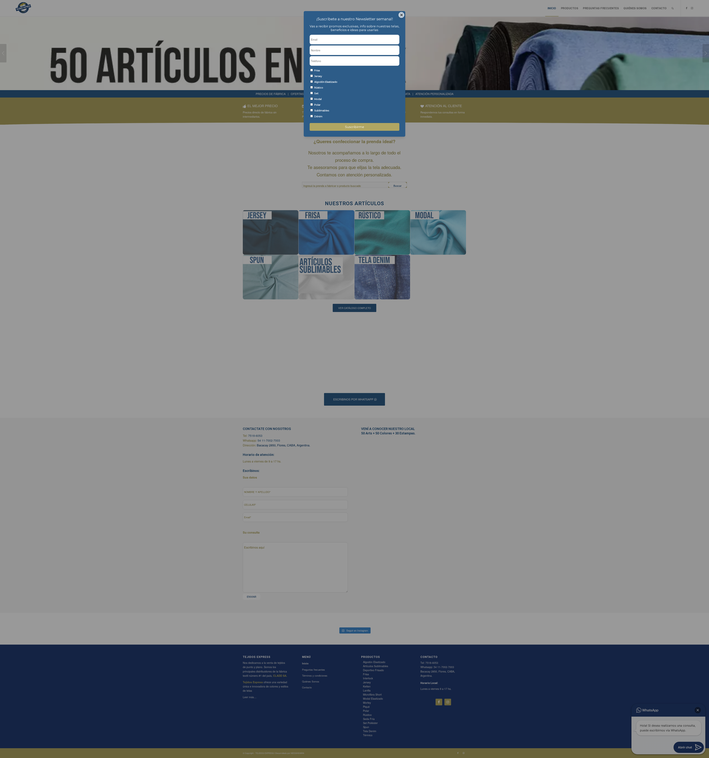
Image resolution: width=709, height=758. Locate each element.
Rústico (318, 87)
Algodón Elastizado (325, 82)
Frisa (317, 70)
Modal (318, 99)
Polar (317, 104)
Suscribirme (354, 127)
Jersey (318, 76)
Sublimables (321, 110)
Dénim (318, 116)
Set (316, 93)
